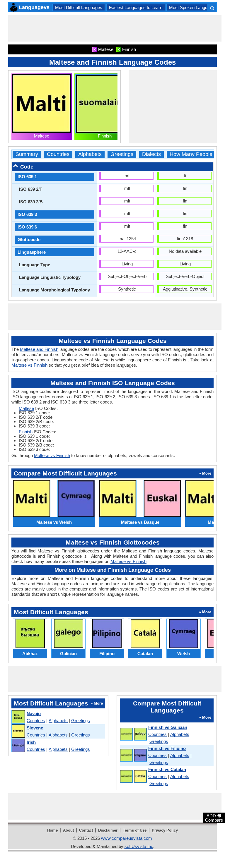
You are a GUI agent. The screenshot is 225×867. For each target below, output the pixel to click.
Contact (86, 830)
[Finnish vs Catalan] (133, 776)
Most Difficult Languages (78, 7)
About (68, 830)
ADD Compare (214, 818)
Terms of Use (134, 830)
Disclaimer (107, 830)
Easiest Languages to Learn (135, 7)
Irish (31, 742)
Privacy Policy (165, 830)
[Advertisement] (114, 28)
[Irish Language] (18, 746)
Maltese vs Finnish (29, 365)
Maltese (41, 135)
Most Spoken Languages (193, 7)
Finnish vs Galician (167, 727)
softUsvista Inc (139, 846)
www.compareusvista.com (126, 838)
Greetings (121, 154)
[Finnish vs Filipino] (133, 755)
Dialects (151, 154)
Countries (58, 154)
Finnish (105, 135)
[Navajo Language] (18, 717)
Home (52, 830)
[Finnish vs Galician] (133, 734)
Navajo (34, 713)
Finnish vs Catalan (167, 769)
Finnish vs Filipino (167, 748)
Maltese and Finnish (39, 349)
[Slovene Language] (18, 731)
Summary (27, 154)
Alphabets (90, 154)
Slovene (35, 727)
